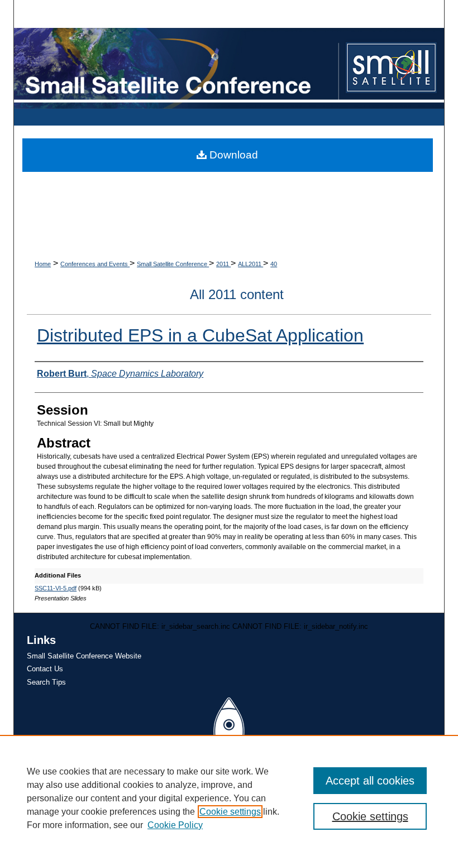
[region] (229, 798)
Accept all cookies (370, 781)
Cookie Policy (175, 825)
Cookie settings (230, 811)
